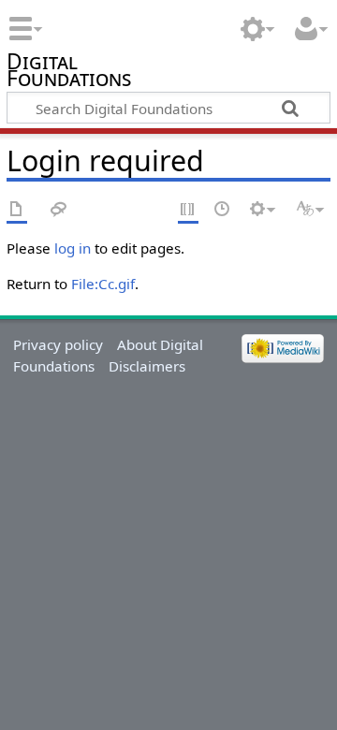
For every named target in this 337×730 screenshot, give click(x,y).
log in (72, 248)
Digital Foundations (69, 72)
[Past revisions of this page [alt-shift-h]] (222, 210)
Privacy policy (58, 344)
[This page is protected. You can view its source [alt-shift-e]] (188, 210)
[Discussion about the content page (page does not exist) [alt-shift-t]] (59, 210)
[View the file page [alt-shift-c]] (17, 210)
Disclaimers (147, 366)
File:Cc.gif (103, 283)
